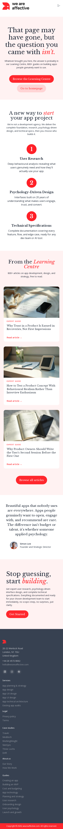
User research (9, 800)
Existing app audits (11, 705)
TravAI (5, 733)
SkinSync (6, 745)
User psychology (10, 808)
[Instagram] (11, 671)
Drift (4, 753)
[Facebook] (19, 671)
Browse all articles (31, 480)
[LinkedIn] (4, 671)
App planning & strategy (14, 685)
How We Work (9, 768)
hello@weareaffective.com (15, 664)
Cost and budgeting (12, 788)
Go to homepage (31, 88)
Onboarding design (11, 804)
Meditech (7, 737)
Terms (5, 720)
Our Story (7, 764)
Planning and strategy (13, 796)
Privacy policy (9, 716)
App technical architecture (15, 701)
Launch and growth (12, 812)
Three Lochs (8, 749)
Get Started (17, 614)
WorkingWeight (9, 741)
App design (7, 689)
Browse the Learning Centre (31, 78)
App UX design (9, 693)
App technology (10, 792)
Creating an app (10, 780)
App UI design (9, 697)
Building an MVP (10, 784)
